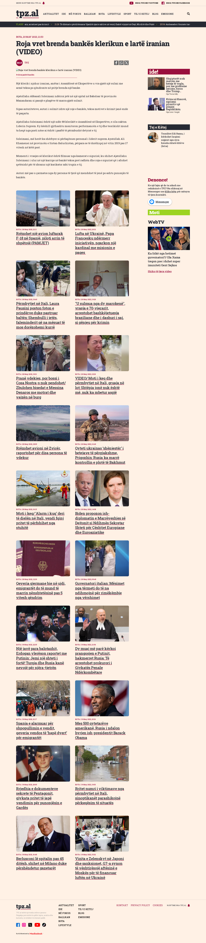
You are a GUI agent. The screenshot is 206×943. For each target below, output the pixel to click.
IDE (64, 13)
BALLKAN (90, 13)
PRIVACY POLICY (140, 905)
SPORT (127, 13)
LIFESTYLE (114, 13)
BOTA (102, 13)
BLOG (155, 13)
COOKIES (158, 905)
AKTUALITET (51, 13)
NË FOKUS (75, 13)
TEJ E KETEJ (141, 13)
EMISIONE (167, 13)
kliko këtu (170, 191)
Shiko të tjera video (160, 271)
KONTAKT (122, 905)
